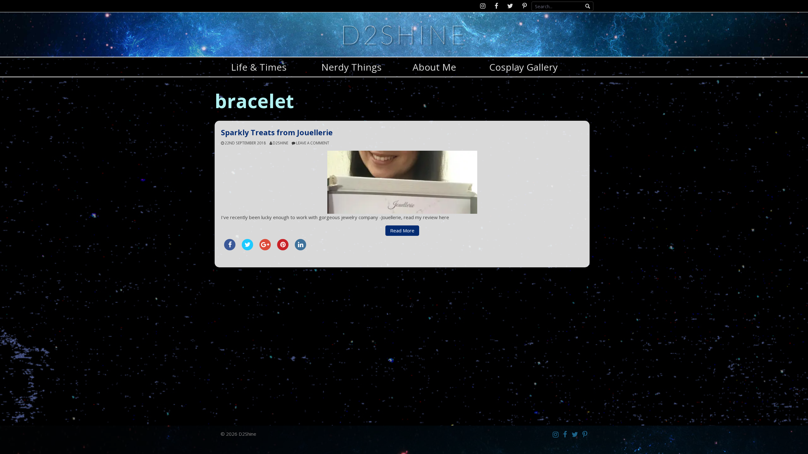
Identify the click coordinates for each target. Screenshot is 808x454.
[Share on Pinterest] (282, 248)
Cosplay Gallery (523, 67)
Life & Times (259, 67)
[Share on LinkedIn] (300, 248)
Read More (402, 230)
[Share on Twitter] (247, 248)
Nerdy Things (351, 67)
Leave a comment (312, 142)
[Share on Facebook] (229, 248)
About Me (434, 67)
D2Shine (404, 34)
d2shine (280, 142)
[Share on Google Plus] (265, 248)
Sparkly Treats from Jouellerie (277, 132)
